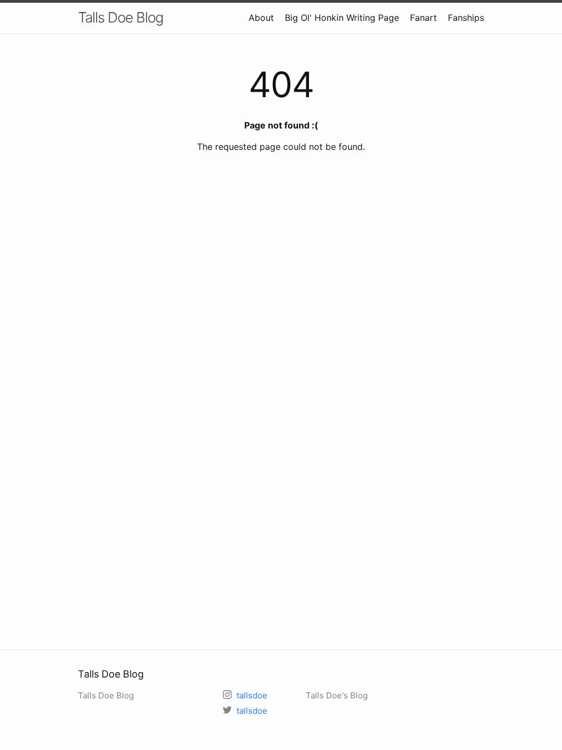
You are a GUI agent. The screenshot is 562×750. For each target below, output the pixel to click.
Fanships (466, 17)
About (261, 17)
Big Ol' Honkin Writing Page (342, 17)
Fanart (423, 17)
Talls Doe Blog (121, 17)
